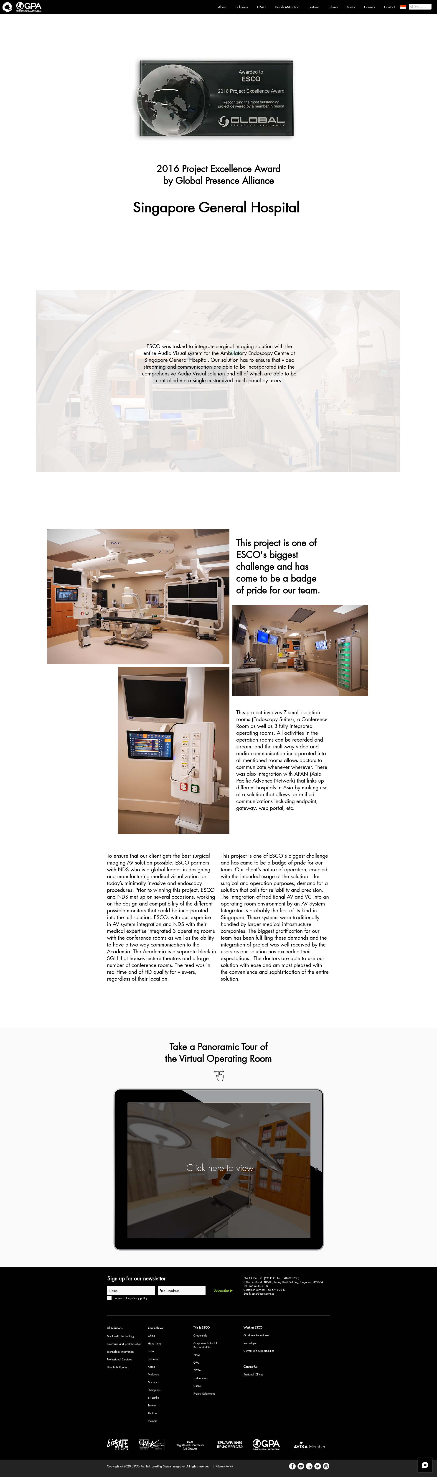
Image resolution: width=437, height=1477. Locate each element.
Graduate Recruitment (256, 1335)
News (196, 1355)
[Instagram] (326, 1466)
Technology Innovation (120, 1352)
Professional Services (119, 1359)
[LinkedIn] (309, 1466)
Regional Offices (253, 1374)
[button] (403, 7)
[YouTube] (300, 1466)
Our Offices (155, 1328)
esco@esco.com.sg (263, 1294)
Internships (250, 1343)
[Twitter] (317, 1466)
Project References (204, 1393)
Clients (197, 1386)
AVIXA (197, 1370)
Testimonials (200, 1378)
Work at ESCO (253, 1327)
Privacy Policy (224, 1466)
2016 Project (184, 169)
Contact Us (250, 1367)
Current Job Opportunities (259, 1351)
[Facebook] (292, 1466)
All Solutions (114, 1328)
